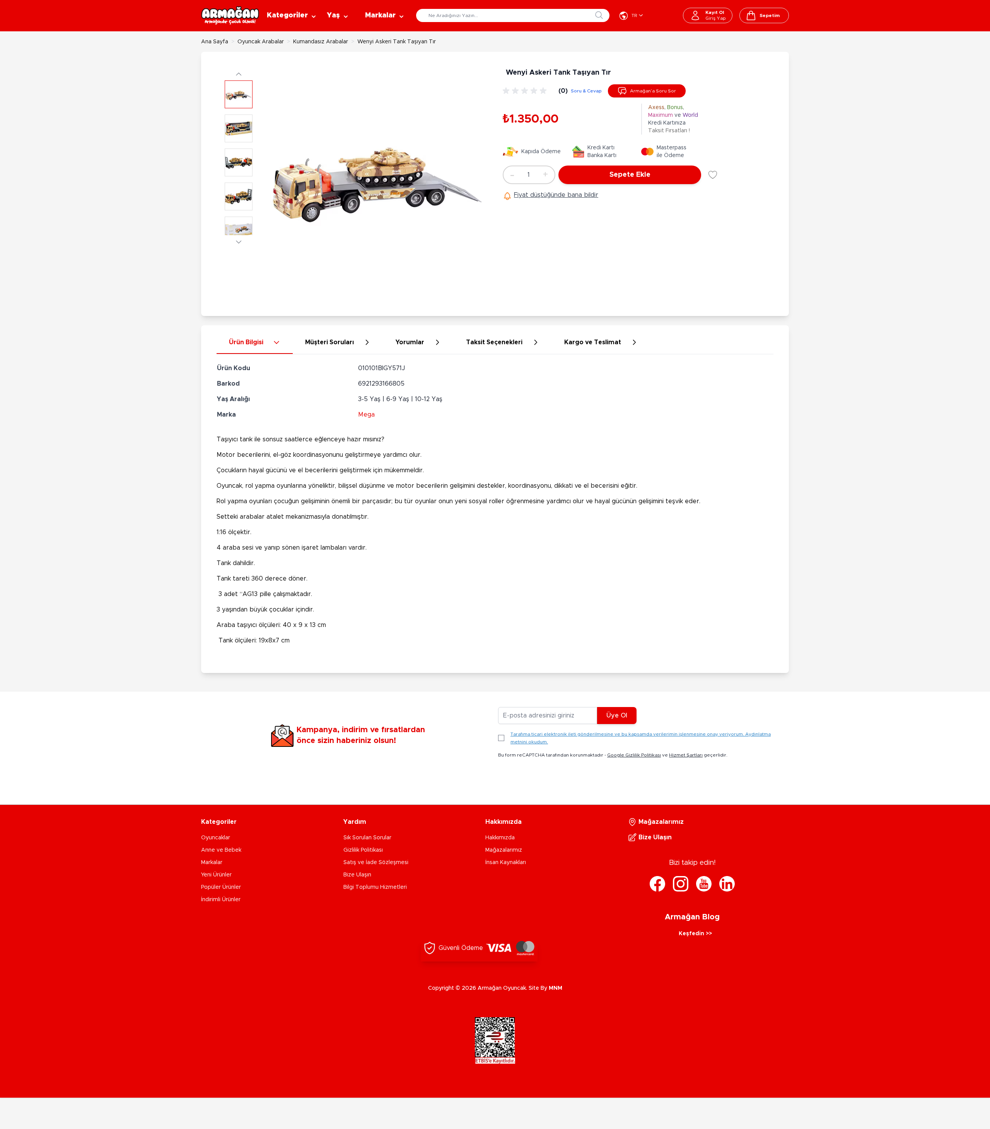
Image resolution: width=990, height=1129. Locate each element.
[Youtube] (704, 884)
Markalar (211, 862)
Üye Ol (616, 715)
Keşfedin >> (695, 933)
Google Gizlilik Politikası (634, 755)
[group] (526, 91)
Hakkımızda (500, 837)
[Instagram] (680, 884)
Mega (366, 415)
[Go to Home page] (230, 15)
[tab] (255, 342)
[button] (238, 73)
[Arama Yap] (599, 15)
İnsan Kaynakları (505, 862)
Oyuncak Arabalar (260, 41)
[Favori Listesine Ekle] (712, 174)
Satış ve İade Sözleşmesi (375, 862)
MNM (555, 988)
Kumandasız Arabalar (320, 41)
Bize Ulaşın (357, 875)
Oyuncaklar (215, 837)
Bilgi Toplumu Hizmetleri (375, 887)
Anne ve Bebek (221, 850)
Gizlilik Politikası (363, 850)
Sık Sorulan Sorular (367, 837)
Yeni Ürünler (216, 875)
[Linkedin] (727, 884)
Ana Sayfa (214, 41)
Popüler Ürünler (221, 887)
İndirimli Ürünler (221, 899)
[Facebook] (657, 884)
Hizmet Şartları (686, 755)
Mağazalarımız (503, 850)
